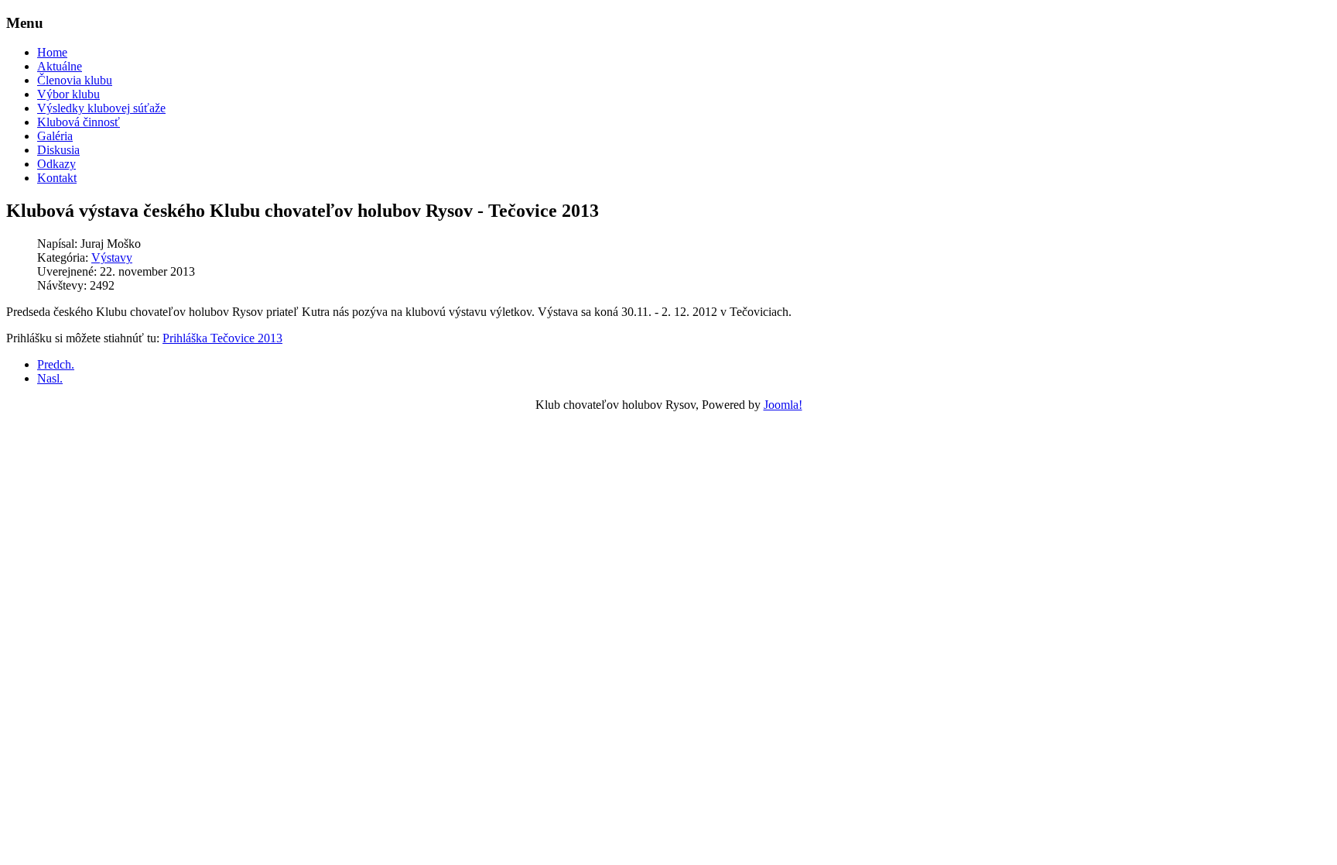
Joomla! (783, 404)
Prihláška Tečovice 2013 (222, 338)
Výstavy (111, 257)
